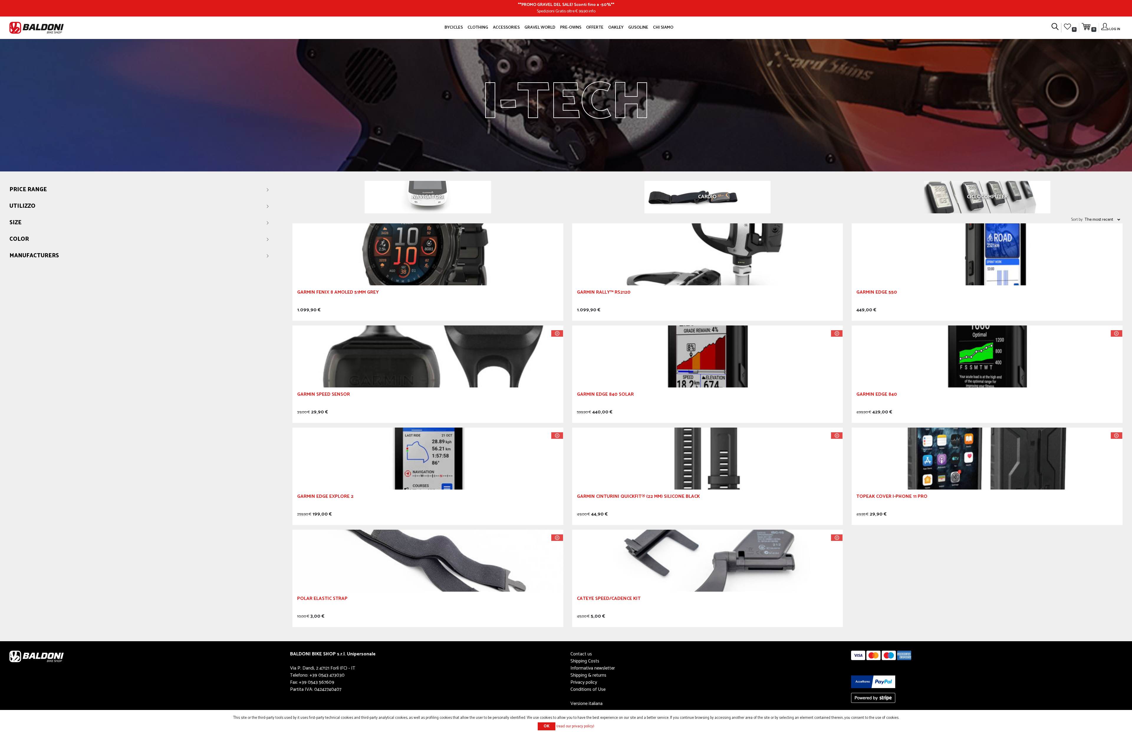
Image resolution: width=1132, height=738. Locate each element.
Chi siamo (663, 27)
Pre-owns (570, 27)
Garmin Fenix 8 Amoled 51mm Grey (338, 293)
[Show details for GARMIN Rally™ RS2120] (707, 254)
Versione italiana (586, 704)
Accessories (506, 27)
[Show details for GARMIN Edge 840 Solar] (707, 356)
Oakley (615, 27)
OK (546, 726)
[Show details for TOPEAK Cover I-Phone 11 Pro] (987, 458)
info (592, 11)
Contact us (581, 654)
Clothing (478, 27)
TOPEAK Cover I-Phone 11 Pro (891, 497)
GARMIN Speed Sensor (323, 395)
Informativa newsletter (592, 668)
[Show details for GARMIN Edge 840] (987, 356)
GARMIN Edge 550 (876, 293)
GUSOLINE (638, 27)
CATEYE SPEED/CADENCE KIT (609, 599)
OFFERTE (594, 27)
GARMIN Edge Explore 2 (325, 497)
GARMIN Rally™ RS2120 (604, 293)
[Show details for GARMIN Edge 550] (987, 254)
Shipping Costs (584, 661)
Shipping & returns (588, 675)
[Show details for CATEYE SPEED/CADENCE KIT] (707, 560)
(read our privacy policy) (575, 726)
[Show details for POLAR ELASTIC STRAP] (427, 560)
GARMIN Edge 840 (876, 395)
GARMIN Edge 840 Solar (605, 395)
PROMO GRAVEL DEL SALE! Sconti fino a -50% (566, 4)
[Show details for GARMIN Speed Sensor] (427, 356)
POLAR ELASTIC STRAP (322, 599)
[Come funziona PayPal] (873, 681)
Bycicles (454, 27)
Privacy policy (583, 682)
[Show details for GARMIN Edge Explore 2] (427, 458)
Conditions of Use (588, 689)
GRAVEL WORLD (539, 27)
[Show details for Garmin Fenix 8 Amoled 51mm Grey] (427, 254)
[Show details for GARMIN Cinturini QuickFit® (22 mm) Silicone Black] (707, 458)
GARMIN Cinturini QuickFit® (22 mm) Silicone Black (638, 497)
